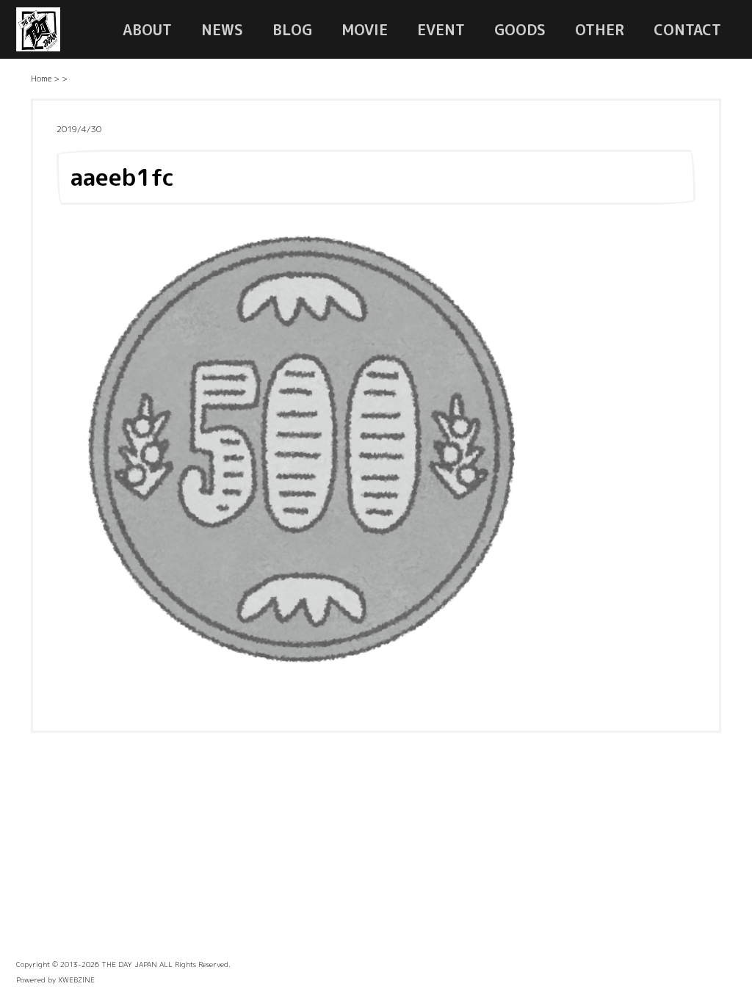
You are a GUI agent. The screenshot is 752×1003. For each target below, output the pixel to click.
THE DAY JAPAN (129, 964)
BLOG (292, 29)
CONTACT (687, 29)
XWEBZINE (76, 979)
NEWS (222, 29)
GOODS (520, 29)
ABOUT (147, 29)
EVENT (441, 29)
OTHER (599, 29)
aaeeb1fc (122, 177)
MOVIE (364, 29)
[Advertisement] (376, 850)
